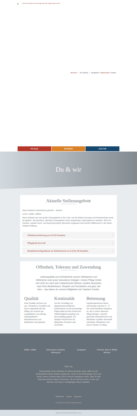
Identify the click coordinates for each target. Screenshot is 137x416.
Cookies (69, 396)
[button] (118, 72)
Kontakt (113, 73)
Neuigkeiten (95, 73)
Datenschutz (60, 396)
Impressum (77, 396)
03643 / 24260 (30, 350)
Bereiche (74, 73)
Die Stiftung (84, 73)
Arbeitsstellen (105, 73)
